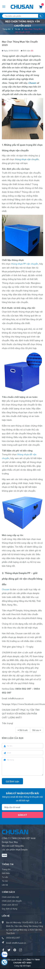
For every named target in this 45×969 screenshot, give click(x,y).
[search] (40, 16)
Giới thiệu (6, 873)
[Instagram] (20, 950)
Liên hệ (5, 884)
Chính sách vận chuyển (12, 900)
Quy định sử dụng (9, 908)
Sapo (28, 965)
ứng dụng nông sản (16, 663)
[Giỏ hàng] (40, 7)
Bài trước (23, 730)
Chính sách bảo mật (10, 896)
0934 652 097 (13, 937)
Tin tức (5, 880)
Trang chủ (6, 869)
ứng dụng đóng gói (24, 667)
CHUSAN (6, 652)
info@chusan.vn (16, 698)
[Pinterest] (14, 950)
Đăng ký (22, 814)
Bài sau (36, 730)
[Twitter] (9, 950)
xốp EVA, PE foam (29, 656)
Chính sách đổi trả (10, 904)
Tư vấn (5, 877)
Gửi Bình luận (12, 781)
